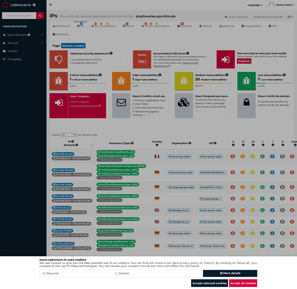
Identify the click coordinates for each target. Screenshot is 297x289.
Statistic (124, 273)
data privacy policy (185, 263)
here (143, 266)
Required (52, 273)
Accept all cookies (243, 283)
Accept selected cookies (210, 283)
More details (231, 273)
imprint (208, 263)
